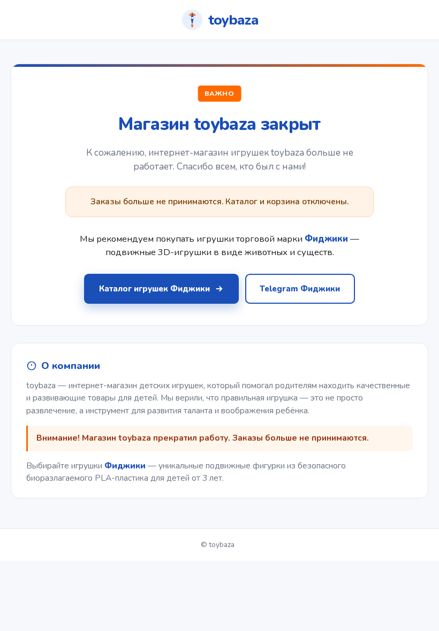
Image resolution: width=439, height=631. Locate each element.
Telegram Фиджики (300, 288)
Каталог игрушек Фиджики (154, 288)
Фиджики (125, 466)
